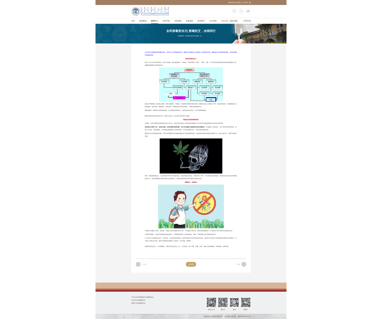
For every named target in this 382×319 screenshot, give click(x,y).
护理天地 (247, 21)
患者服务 (189, 21)
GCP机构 (213, 21)
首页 (133, 21)
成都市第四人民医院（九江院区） (239, 2)
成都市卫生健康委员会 (138, 303)
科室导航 (166, 21)
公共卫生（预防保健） (230, 21)
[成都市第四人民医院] (150, 11)
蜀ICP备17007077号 (244, 316)
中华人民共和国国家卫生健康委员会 (142, 297)
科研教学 (201, 21)
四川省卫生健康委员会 (138, 300)
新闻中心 (154, 21)
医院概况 (143, 21)
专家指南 (177, 21)
